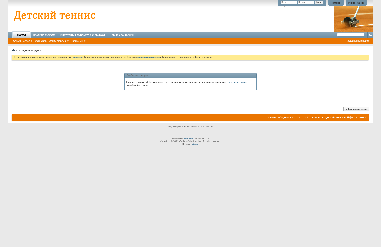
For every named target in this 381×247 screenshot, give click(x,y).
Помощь (336, 2)
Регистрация (356, 2)
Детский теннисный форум (341, 117)
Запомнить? (291, 8)
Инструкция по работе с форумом (82, 35)
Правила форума (44, 35)
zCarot (195, 144)
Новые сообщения (122, 35)
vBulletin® (189, 138)
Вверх (362, 117)
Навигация (77, 41)
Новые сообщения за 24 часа (284, 117)
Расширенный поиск (357, 40)
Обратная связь (313, 117)
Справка (27, 41)
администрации (237, 82)
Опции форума (57, 41)
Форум (21, 35)
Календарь (41, 41)
